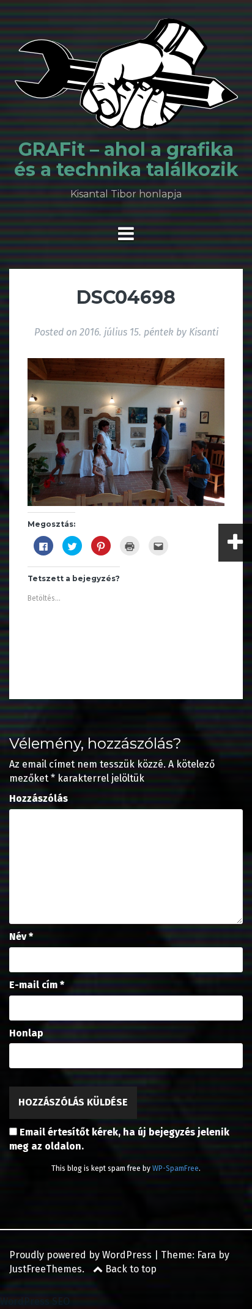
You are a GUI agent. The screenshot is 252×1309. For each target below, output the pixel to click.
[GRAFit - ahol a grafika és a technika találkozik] (126, 78)
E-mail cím (36, 985)
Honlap (26, 1033)
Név (21, 936)
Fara (206, 1255)
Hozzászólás (38, 798)
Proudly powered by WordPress (80, 1255)
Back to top (130, 1269)
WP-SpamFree (175, 1168)
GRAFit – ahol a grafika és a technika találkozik (126, 159)
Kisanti (203, 332)
